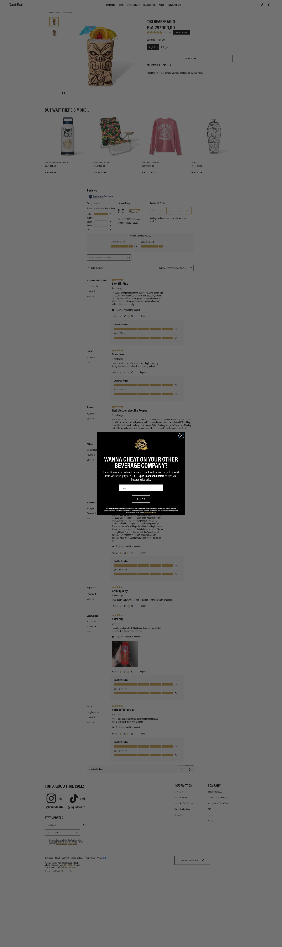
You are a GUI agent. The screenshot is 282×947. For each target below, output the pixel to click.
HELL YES (141, 499)
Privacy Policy (148, 512)
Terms (154, 512)
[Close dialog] (181, 435)
